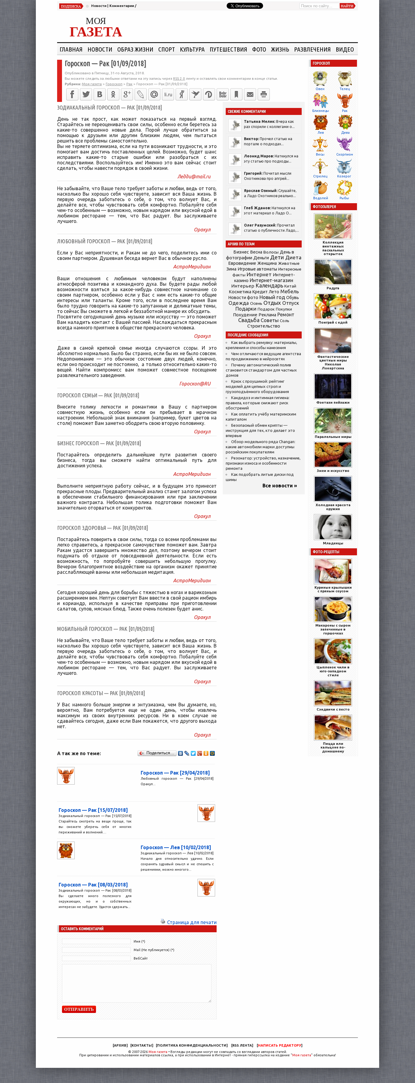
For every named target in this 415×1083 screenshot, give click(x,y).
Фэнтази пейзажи (333, 402)
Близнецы (320, 111)
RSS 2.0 (179, 78)
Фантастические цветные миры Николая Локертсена (333, 362)
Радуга (333, 288)
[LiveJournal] (141, 94)
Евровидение (242, 263)
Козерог (344, 176)
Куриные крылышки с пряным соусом (333, 589)
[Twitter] (86, 94)
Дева (345, 132)
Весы (320, 154)
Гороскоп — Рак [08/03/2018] (93, 884)
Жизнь (280, 49)
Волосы (271, 252)
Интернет (259, 274)
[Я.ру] (182, 94)
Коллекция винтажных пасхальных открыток (333, 248)
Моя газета (158, 1052)
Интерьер (242, 285)
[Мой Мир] (212, 753)
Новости (98, 6)
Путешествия (228, 49)
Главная (71, 49)
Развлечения (312, 49)
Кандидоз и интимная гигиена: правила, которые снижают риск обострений (258, 402)
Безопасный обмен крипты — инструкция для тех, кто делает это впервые (260, 430)
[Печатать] (264, 94)
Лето (274, 291)
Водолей (320, 198)
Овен (320, 89)
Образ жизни (135, 49)
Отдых (272, 303)
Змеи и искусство (333, 471)
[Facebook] (72, 94)
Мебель (289, 291)
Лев (320, 132)
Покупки (284, 309)
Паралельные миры (333, 437)
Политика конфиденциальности (191, 1045)
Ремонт (285, 314)
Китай (290, 286)
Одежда (238, 303)
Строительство (263, 325)
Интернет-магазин (271, 280)
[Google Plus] (200, 753)
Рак (345, 111)
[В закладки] (236, 94)
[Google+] (127, 94)
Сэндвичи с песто (333, 709)
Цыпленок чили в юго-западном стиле (333, 671)
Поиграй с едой (333, 322)
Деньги (261, 257)
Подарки (245, 308)
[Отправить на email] (250, 94)
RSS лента (242, 1045)
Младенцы (333, 543)
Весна (256, 252)
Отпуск (290, 303)
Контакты (142, 1045)
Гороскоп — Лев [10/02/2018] (176, 847)
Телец (345, 89)
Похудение (245, 314)
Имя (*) (139, 941)
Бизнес (241, 251)
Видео (345, 49)
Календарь (269, 285)
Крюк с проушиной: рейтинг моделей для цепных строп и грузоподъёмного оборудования (257, 386)
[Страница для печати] (163, 922)
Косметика (240, 291)
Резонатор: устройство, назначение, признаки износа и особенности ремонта (263, 463)
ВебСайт (141, 958)
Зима (231, 269)
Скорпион (344, 154)
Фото (259, 49)
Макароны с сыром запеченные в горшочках (333, 629)
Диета (293, 257)
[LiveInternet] (168, 94)
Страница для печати (192, 922)
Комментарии (121, 6)
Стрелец (320, 176)
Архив (120, 1045)
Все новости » (279, 485)
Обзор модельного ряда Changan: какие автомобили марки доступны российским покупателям (260, 446)
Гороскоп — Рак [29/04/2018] (175, 772)
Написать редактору (279, 1045)
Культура (192, 49)
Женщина (267, 263)
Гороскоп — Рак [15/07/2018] (93, 810)
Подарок (266, 309)
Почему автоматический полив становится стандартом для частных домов (261, 370)
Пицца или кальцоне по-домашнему (333, 747)
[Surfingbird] (195, 94)
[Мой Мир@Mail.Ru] (154, 94)
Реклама (267, 314)
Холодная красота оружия (333, 507)
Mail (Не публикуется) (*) (154, 950)
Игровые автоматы (257, 269)
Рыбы (344, 198)
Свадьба (248, 320)
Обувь (292, 297)
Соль (284, 320)
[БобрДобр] (223, 94)
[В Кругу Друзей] (209, 94)
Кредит (260, 291)
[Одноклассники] (113, 94)
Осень (256, 303)
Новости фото (243, 297)
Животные (289, 263)
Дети (277, 257)
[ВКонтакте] (100, 94)
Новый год (272, 297)
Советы (270, 320)
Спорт (166, 49)
